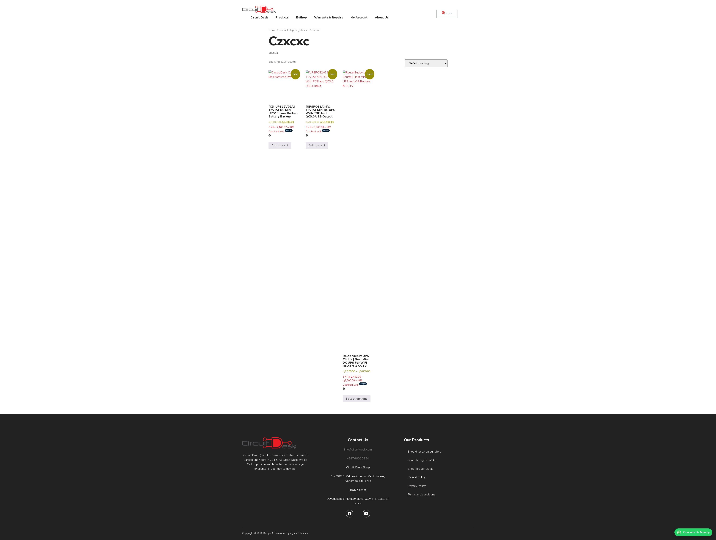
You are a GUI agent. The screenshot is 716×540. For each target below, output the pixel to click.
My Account (359, 17)
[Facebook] (349, 513)
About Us (382, 17)
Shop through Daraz (420, 469)
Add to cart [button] (279, 145)
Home (272, 30)
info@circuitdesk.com (358, 450)
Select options (357, 399)
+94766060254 (358, 458)
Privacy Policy (417, 486)
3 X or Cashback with (281, 129)
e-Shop (301, 17)
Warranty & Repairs (328, 17)
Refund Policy (416, 477)
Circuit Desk (259, 17)
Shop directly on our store (424, 452)
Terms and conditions (421, 494)
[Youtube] (366, 513)
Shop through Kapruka (422, 460)
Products (282, 17)
